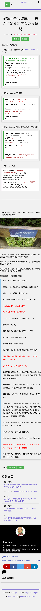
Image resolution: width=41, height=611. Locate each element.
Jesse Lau (11, 597)
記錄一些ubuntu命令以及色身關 (25, 491)
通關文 (20, 467)
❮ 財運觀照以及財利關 (10, 557)
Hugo (15, 593)
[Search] (38, 2)
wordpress (12, 467)
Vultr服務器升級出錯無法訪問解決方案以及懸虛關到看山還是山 (20, 519)
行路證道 (24, 39)
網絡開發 (16, 39)
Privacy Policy (25, 597)
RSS (33, 597)
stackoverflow (30, 50)
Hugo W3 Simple (31, 593)
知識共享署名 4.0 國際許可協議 (16, 549)
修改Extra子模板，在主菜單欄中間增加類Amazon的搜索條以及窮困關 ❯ (21, 560)
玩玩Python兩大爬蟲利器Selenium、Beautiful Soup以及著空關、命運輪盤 (20, 500)
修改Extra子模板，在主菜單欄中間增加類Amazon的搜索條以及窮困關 (20, 485)
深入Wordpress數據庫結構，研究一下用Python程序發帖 (20, 509)
